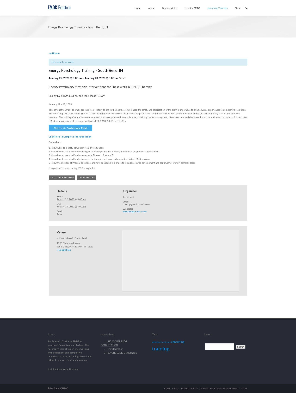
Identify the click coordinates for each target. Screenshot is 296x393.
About (151, 8)
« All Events (54, 53)
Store (238, 8)
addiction (156, 342)
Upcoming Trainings (217, 8)
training (161, 348)
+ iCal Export (86, 177)
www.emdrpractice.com (135, 211)
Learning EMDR (192, 8)
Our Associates (169, 8)
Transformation (115, 349)
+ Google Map (64, 249)
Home (138, 8)
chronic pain (165, 342)
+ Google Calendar (62, 177)
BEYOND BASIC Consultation (122, 352)
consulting (177, 342)
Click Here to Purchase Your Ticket (70, 128)
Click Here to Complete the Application (70, 136)
